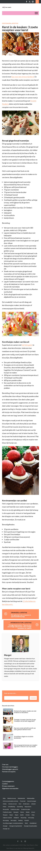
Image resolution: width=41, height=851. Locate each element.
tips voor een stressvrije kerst (22, 77)
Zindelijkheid (33, 823)
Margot (7, 655)
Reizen (22, 812)
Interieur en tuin (17, 622)
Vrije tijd (26, 820)
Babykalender (21, 798)
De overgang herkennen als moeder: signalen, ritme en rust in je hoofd (26, 745)
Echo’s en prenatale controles (10, 801)
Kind (20, 804)
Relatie (27, 812)
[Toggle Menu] (36, 13)
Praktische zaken (15, 809)
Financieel (15, 612)
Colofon (5, 784)
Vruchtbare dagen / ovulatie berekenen (13, 823)
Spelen (22, 815)
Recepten (16, 812)
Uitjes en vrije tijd (7, 817)
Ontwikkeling (11, 806)
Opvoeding (20, 806)
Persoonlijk (6, 809)
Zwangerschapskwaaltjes (30, 826)
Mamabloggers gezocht (10, 769)
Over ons (5, 764)
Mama (4, 806)
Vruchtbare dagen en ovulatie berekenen (23, 737)
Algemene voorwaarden (10, 788)
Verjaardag (23, 817)
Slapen (11, 815)
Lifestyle (15, 23)
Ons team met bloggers (10, 767)
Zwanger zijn (6, 828)
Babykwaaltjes (30, 798)
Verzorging (31, 817)
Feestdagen (6, 23)
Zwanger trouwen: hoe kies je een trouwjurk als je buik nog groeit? (25, 720)
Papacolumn (28, 806)
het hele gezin (27, 345)
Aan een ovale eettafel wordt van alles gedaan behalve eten (25, 728)
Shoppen (5, 815)
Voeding (20, 820)
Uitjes (33, 815)
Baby (4, 798)
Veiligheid (16, 817)
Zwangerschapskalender (15, 826)
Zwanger (5, 826)
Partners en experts (9, 771)
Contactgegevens (8, 781)
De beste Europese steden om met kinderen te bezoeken (25, 711)
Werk (26, 823)
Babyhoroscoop (11, 798)
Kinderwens (26, 804)
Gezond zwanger (31, 801)
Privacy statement (8, 786)
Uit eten (28, 815)
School (33, 812)
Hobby (4, 804)
